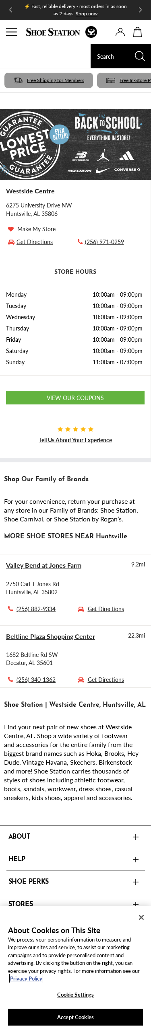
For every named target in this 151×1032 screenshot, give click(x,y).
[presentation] (120, 32)
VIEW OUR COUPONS (75, 398)
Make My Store (36, 229)
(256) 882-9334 (36, 609)
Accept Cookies (75, 1017)
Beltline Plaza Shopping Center (50, 636)
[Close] (141, 917)
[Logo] (61, 32)
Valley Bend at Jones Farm (43, 565)
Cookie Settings (75, 994)
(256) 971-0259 (104, 242)
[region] (75, 969)
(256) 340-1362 (36, 679)
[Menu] (12, 32)
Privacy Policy (26, 978)
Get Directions (106, 609)
